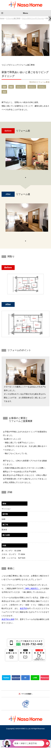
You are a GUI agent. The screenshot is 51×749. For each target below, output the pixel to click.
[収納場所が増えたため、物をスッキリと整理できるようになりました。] (26, 217)
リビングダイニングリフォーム (33, 18)
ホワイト (32, 87)
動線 (11, 87)
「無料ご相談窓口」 (32, 588)
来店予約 (23, 608)
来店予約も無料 (8, 619)
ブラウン (42, 87)
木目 (4, 92)
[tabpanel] (26, 155)
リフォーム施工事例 (13, 18)
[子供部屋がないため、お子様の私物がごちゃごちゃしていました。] (26, 154)
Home (2, 18)
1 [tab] (25, 177)
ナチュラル (21, 87)
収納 (4, 87)
